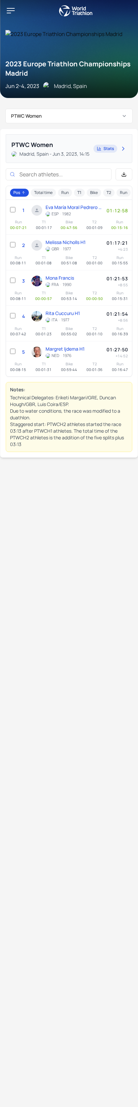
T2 (109, 192)
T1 (79, 192)
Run (65, 192)
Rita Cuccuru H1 (63, 313)
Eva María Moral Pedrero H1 (74, 207)
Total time (43, 192)
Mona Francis (60, 278)
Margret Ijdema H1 (65, 349)
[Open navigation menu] (10, 10)
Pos (16, 192)
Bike (94, 192)
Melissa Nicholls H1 (66, 242)
